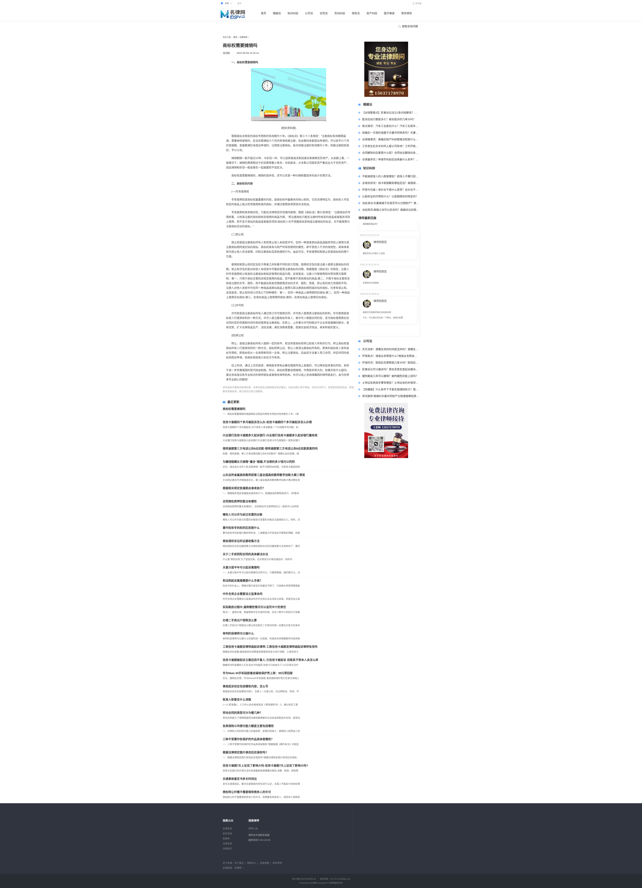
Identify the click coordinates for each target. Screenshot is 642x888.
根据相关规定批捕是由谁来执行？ (244, 488)
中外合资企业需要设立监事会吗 (242, 594)
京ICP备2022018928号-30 (304, 879)
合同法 (324, 13)
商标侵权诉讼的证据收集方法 (241, 541)
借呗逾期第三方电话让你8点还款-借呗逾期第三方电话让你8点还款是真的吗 (270, 448)
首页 (239, 3)
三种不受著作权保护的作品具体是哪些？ (248, 739)
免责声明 (277, 863)
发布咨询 (227, 833)
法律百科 (243, 37)
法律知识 (227, 848)
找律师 (226, 838)
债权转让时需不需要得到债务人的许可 (247, 792)
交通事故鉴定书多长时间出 (240, 778)
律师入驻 (253, 828)
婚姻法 (277, 13)
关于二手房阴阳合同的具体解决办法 (245, 554)
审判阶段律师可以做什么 (238, 633)
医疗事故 (389, 13)
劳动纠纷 (339, 13)
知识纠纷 (293, 13)
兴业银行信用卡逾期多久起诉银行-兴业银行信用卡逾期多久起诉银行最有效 (270, 435)
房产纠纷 (371, 13)
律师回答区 (380, 242)
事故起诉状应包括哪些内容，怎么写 (245, 686)
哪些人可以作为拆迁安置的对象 (242, 514)
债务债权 (406, 13)
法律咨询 (227, 843)
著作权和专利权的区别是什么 (241, 527)
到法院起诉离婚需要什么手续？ (242, 580)
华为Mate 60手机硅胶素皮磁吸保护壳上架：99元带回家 (258, 673)
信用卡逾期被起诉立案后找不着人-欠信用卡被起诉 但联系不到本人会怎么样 (270, 660)
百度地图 (264, 863)
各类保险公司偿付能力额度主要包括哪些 (248, 726)
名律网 (237, 867)
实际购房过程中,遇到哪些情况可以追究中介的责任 (254, 607)
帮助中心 (251, 863)
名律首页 (227, 828)
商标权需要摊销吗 (234, 409)
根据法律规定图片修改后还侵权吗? (245, 752)
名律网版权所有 (336, 883)
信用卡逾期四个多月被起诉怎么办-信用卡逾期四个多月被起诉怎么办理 (267, 422)
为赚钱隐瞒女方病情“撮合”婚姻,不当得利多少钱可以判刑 (259, 461)
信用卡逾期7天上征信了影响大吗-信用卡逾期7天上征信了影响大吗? (265, 765)
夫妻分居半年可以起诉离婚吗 (241, 567)
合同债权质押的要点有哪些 (240, 501)
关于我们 (239, 863)
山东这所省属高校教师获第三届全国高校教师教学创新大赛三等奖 (264, 475)
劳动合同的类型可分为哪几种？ (242, 712)
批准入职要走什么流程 (237, 699)
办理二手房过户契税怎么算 (240, 620)
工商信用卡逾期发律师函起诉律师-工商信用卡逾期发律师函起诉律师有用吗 (270, 646)
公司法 (309, 13)
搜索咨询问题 (409, 26)
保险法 (356, 13)
